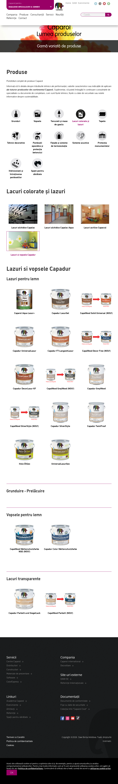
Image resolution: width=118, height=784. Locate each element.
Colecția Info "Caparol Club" (73, 708)
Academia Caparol (15, 700)
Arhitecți (10, 708)
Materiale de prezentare (18, 673)
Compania (11, 14)
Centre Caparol (13, 661)
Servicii (50, 14)
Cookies (10, 745)
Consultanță (37, 14)
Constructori (12, 669)
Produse (23, 14)
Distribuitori (12, 665)
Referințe (11, 18)
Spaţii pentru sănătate (17, 716)
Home (68, 3)
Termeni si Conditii (15, 736)
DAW (74, 3)
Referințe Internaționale (72, 682)
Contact (23, 18)
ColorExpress (12, 681)
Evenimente (83, 3)
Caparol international (70, 661)
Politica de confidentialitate (19, 741)
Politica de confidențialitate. (30, 768)
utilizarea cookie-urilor (100, 768)
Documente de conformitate (74, 700)
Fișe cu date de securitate (73, 704)
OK (11, 772)
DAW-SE (64, 678)
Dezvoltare (65, 665)
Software (11, 677)
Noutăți (60, 14)
